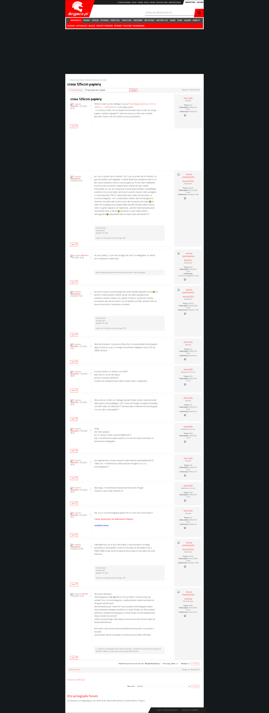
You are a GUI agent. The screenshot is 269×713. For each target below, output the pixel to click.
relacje (92, 26)
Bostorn (84, 255)
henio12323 (75, 179)
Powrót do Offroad (76, 680)
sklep (134, 2)
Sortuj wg (167, 664)
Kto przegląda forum (82, 696)
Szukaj (199, 13)
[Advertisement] (134, 149)
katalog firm (161, 2)
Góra (73, 126)
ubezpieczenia (175, 2)
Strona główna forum (76, 80)
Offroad (104, 80)
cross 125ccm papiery (84, 84)
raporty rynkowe (104, 26)
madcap (84, 594)
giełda (152, 2)
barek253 (74, 374)
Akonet (195, 710)
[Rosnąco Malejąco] (185, 663)
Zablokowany (76, 90)
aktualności (81, 26)
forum (140, 2)
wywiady (118, 26)
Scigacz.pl (77, 8)
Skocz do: (131, 686)
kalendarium (138, 26)
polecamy (127, 26)
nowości (71, 26)
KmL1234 (74, 106)
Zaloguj (200, 2)
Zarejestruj (190, 2)
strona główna (124, 2)
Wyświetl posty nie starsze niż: (131, 664)
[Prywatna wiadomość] (185, 115)
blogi (146, 2)
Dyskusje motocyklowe (92, 80)
